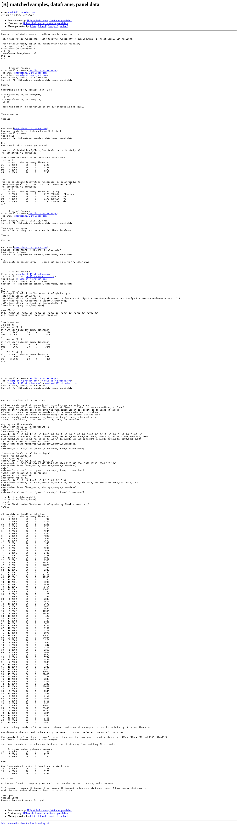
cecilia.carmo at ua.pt (42, 70)
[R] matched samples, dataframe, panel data (49, 20)
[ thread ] (42, 26)
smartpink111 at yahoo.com (21, 12)
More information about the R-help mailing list (25, 823)
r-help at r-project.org (32, 75)
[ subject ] (53, 26)
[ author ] (63, 26)
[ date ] (33, 26)
